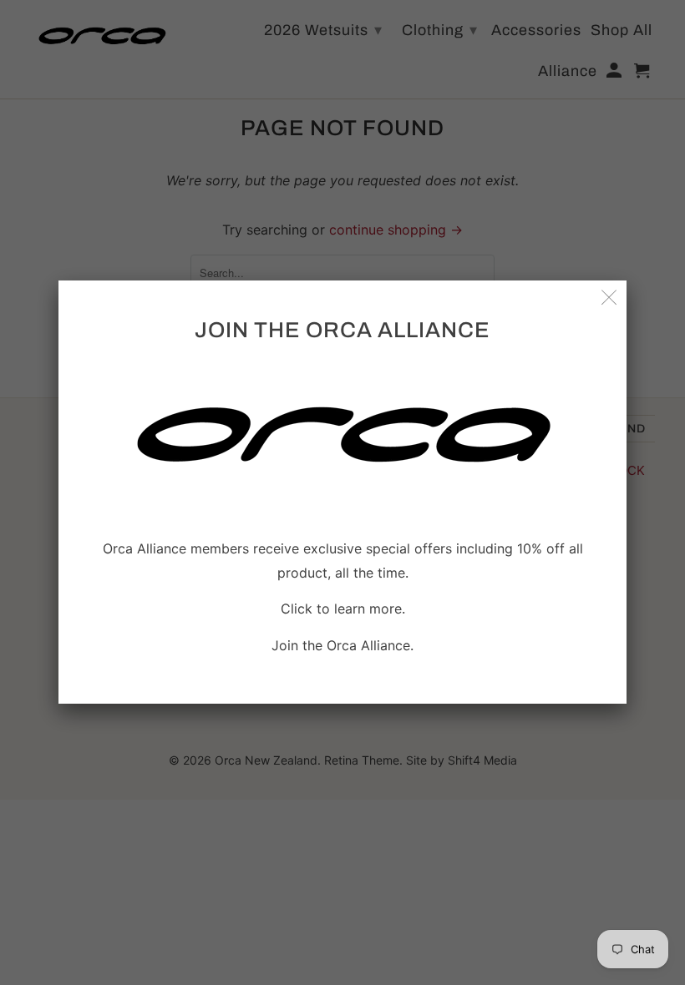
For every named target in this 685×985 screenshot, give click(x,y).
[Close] (609, 297)
